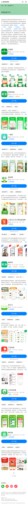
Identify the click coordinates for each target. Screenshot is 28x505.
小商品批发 (8, 29)
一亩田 (4, 27)
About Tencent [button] (9, 492)
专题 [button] (5, 5)
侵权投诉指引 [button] (22, 493)
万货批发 (17, 27)
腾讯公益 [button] (3, 493)
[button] (5, 2)
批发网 (15, 29)
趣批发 (15, 25)
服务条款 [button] (15, 492)
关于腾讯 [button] (3, 492)
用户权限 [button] (12, 493)
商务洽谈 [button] (19, 492)
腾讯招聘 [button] (24, 492)
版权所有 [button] (7, 493)
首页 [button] (2, 5)
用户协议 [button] (3, 495)
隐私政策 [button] (16, 493)
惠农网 (22, 25)
